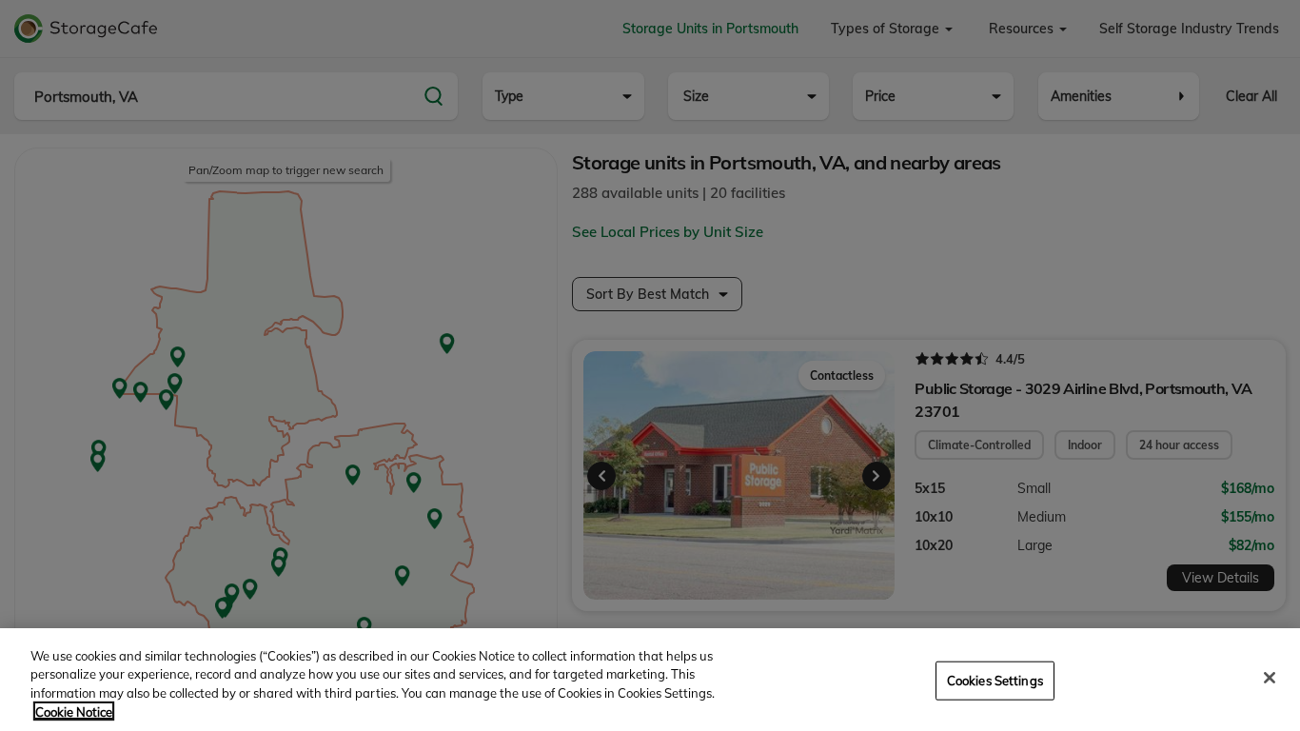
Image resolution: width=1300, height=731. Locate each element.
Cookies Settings (995, 680)
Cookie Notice (73, 711)
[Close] (1269, 678)
